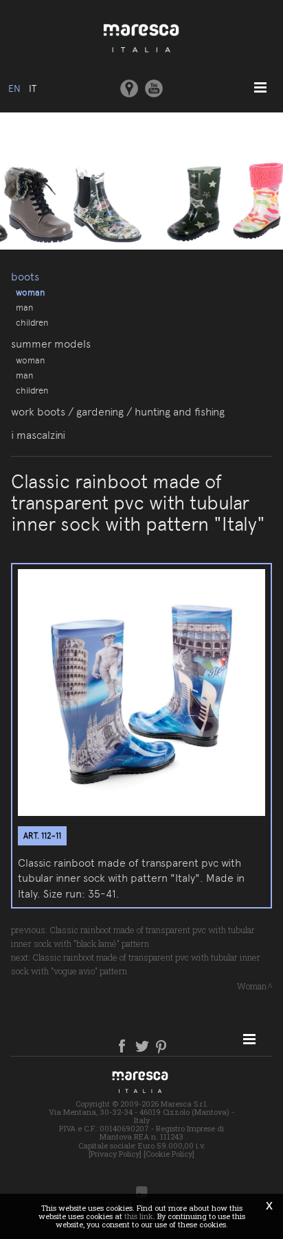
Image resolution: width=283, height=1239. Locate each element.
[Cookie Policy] (169, 1153)
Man (24, 307)
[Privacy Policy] (115, 1153)
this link (138, 1216)
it (32, 88)
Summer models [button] (51, 343)
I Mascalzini (38, 435)
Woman (30, 292)
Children (32, 322)
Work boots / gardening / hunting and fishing (118, 411)
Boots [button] (25, 276)
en (14, 88)
